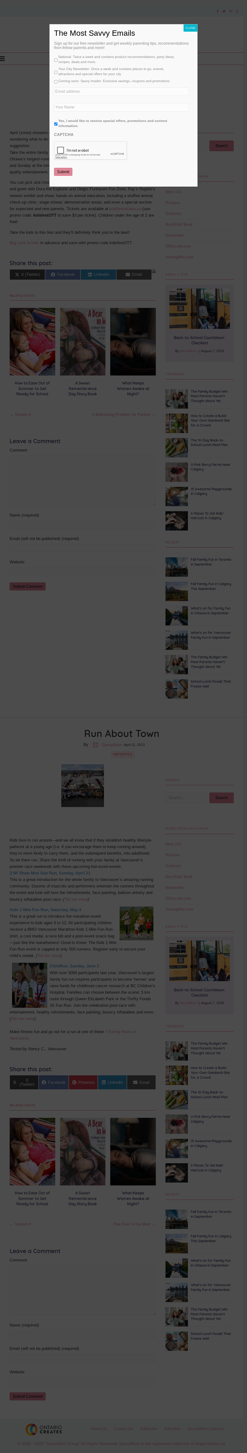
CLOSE (190, 28)
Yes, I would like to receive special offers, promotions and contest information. (112, 123)
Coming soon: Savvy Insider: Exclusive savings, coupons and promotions (114, 81)
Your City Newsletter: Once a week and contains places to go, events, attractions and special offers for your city (111, 71)
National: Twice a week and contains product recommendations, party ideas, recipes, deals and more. (116, 59)
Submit (63, 172)
